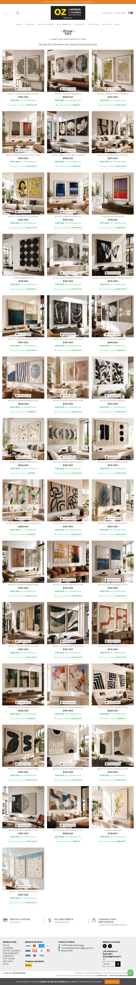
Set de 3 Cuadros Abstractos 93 (23, 401)
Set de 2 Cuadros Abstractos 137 (23, 339)
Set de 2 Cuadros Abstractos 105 (112, 462)
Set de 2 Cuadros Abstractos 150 (23, 646)
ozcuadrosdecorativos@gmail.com (77, 948)
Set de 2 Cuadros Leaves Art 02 (112, 523)
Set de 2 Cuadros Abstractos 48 (113, 155)
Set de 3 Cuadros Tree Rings (68, 94)
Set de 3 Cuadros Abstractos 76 (68, 830)
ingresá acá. (102, 975)
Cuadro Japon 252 (112, 830)
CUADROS (30, 24)
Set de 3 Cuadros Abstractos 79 (23, 707)
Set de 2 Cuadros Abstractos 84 (68, 585)
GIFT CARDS (93, 24)
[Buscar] (17, 13)
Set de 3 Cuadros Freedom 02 (23, 462)
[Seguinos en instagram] (105, 946)
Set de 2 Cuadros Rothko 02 (68, 216)
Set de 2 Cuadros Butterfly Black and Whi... (112, 278)
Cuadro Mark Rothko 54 (112, 216)
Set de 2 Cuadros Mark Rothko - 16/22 (23, 155)
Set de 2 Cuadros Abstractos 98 (68, 523)
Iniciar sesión (120, 13)
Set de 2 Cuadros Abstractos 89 (23, 585)
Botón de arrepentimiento (121, 975)
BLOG (117, 24)
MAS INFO (106, 24)
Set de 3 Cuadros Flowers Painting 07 (23, 523)
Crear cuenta (108, 13)
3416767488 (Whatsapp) (72, 945)
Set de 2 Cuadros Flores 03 (112, 401)
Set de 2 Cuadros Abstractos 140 (68, 646)
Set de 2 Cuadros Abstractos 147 (68, 278)
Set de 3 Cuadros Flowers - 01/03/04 (68, 155)
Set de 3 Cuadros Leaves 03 (112, 339)
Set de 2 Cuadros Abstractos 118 (68, 401)
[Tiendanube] (14, 974)
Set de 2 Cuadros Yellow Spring (23, 216)
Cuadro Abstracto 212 (23, 278)
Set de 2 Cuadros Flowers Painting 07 (68, 707)
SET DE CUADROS (46, 24)
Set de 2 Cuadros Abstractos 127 (113, 646)
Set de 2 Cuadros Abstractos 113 (23, 830)
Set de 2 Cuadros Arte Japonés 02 (112, 94)
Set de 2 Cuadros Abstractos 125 (113, 769)
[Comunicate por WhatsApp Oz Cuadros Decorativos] (130, 973)
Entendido (112, 982)
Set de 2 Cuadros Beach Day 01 (23, 891)
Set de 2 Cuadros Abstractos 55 (23, 94)
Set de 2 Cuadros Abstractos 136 (68, 339)
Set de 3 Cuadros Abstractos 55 (113, 707)
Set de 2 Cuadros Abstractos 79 (113, 585)
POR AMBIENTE (64, 24)
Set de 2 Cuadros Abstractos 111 (68, 462)
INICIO (19, 24)
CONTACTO (80, 24)
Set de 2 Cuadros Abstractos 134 (68, 769)
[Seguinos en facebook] (110, 946)
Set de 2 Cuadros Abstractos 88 (23, 769)
